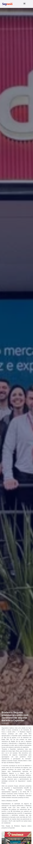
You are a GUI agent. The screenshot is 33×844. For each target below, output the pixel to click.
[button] (24, 3)
